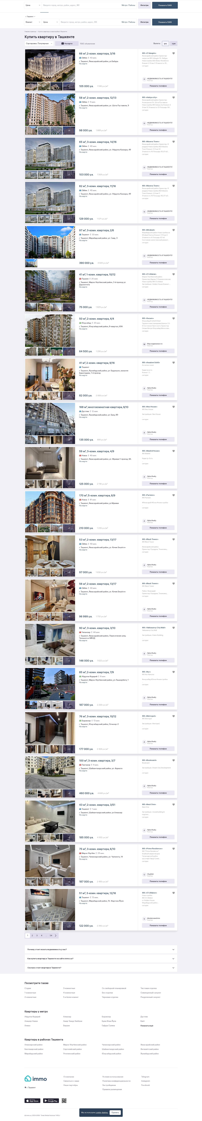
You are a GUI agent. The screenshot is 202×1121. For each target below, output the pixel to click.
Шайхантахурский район (113, 1049)
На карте (68, 43)
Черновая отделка (110, 997)
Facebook (145, 1085)
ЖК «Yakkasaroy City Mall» (154, 627)
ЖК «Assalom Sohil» (151, 362)
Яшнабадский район (150, 1053)
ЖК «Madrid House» (151, 451)
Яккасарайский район (150, 1045)
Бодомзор (106, 1017)
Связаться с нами (71, 1081)
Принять (115, 1112)
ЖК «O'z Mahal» (149, 274)
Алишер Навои (31, 1021)
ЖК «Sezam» (148, 318)
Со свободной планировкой (114, 988)
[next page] (55, 935)
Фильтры (144, 22)
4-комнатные (69, 993)
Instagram (145, 1081)
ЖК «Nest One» (149, 804)
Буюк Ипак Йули (109, 1021)
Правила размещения (112, 1089)
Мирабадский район (34, 1053)
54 (51, 935)
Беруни (66, 1025)
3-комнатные (69, 988)
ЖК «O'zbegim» (149, 53)
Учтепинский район (71, 1053)
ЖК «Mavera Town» (150, 141)
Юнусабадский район (111, 1053)
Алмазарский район (33, 1045)
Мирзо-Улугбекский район (75, 1045)
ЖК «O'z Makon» (149, 893)
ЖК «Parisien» (148, 495)
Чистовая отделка (149, 988)
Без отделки (107, 993)
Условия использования (112, 1077)
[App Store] (32, 1100)
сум (173, 43)
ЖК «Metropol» (149, 716)
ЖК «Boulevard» (149, 760)
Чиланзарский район (111, 1045)
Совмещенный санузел (151, 993)
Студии (28, 988)
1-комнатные (30, 993)
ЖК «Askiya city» (149, 97)
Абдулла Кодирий (32, 1017)
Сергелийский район (72, 1049)
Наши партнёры (70, 1085)
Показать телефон (158, 86)
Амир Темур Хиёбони (72, 1021)
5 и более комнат (71, 997)
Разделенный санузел (150, 997)
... (46, 935)
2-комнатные (30, 997)
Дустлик (144, 1017)
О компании (68, 1077)
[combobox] (91, 22)
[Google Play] (51, 1100)
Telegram (145, 1077)
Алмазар (67, 1017)
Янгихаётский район (150, 1049)
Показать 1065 (165, 22)
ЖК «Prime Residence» (152, 848)
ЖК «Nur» (146, 672)
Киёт (143, 1021)
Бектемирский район (34, 1049)
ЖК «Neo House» (149, 406)
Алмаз (27, 1025)
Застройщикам (109, 1085)
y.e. (165, 43)
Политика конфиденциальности (116, 1081)
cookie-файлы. (102, 1112)
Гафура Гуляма (108, 1025)
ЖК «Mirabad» (148, 230)
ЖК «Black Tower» (150, 539)
